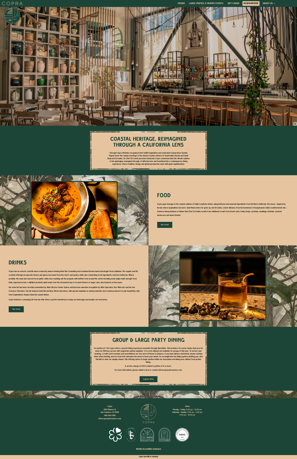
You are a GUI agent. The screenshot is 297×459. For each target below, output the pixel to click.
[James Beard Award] (182, 435)
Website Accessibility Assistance (148, 449)
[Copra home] (12, 3)
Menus (181, 3)
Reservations (251, 3)
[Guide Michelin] (115, 435)
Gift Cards (233, 3)
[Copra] (148, 414)
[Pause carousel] (295, 124)
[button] (269, 3)
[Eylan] (164, 435)
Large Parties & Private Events (206, 3)
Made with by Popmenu (79, 457)
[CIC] (147, 435)
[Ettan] (131, 435)
